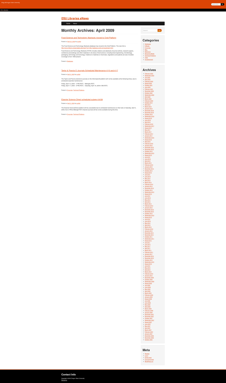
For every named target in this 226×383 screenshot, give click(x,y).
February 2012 (149, 229)
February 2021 (149, 89)
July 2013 (147, 196)
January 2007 (148, 334)
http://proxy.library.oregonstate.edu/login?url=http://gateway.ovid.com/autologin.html (87, 48)
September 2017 (149, 126)
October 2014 (148, 171)
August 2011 (148, 240)
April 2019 (147, 105)
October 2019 (148, 103)
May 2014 (147, 178)
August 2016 (148, 139)
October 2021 (148, 85)
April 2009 (147, 291)
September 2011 (149, 239)
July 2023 (147, 77)
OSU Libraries (4, 10)
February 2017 (149, 134)
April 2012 (147, 225)
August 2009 (148, 283)
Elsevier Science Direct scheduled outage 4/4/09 (82, 99)
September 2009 (149, 281)
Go (159, 30)
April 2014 (147, 180)
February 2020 (149, 101)
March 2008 (148, 308)
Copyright (64, 378)
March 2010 (148, 272)
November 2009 (149, 277)
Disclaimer (64, 380)
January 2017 (148, 136)
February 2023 (149, 81)
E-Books (147, 46)
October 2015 (148, 151)
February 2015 (149, 165)
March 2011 (148, 250)
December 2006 (149, 336)
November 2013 (149, 188)
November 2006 (149, 338)
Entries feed (148, 357)
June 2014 (148, 176)
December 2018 (149, 110)
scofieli (79, 41)
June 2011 (148, 244)
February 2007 (149, 332)
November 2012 (149, 211)
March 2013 (148, 204)
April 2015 (147, 161)
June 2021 (148, 87)
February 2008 (149, 310)
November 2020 (149, 91)
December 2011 (149, 233)
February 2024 (149, 73)
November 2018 (149, 112)
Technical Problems (78, 90)
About (75, 23)
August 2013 (148, 194)
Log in (146, 356)
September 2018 (149, 116)
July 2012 (147, 219)
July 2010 (147, 266)
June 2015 (148, 159)
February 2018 (149, 124)
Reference (148, 52)
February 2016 (149, 143)
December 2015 (149, 147)
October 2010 (148, 260)
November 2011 (149, 235)
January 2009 (148, 297)
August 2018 (148, 118)
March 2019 (148, 106)
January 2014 (148, 186)
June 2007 (148, 324)
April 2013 (147, 202)
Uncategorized (149, 59)
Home (68, 23)
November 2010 (149, 258)
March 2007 (148, 330)
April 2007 (147, 328)
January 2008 (148, 312)
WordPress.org (149, 361)
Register (147, 354)
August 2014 (148, 172)
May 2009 (147, 289)
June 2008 (148, 303)
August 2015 (148, 155)
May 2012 (147, 223)
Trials (146, 57)
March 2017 (148, 132)
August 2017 (148, 128)
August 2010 (148, 264)
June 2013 (148, 198)
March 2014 (148, 182)
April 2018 (147, 122)
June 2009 (148, 287)
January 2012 (148, 231)
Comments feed (149, 359)
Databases (70, 61)
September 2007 (149, 320)
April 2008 (147, 307)
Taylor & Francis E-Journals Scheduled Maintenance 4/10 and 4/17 (89, 70)
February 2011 (149, 252)
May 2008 (147, 305)
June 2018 (148, 120)
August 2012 (148, 217)
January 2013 (148, 207)
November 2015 (149, 149)
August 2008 (148, 299)
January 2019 (148, 108)
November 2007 (149, 316)
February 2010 (149, 273)
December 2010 (149, 256)
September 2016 (149, 138)
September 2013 (149, 192)
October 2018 (148, 114)
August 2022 (148, 83)
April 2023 (147, 79)
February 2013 (149, 206)
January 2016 (148, 145)
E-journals (70, 90)
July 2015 (147, 157)
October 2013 (148, 190)
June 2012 (148, 221)
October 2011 (148, 237)
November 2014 (149, 169)
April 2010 (147, 270)
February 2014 (149, 184)
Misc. (146, 50)
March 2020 (148, 99)
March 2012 (148, 227)
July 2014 (147, 174)
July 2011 (147, 242)
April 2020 (147, 97)
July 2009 (147, 285)
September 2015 (149, 153)
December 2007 (149, 314)
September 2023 (149, 75)
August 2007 (148, 322)
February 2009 (149, 295)
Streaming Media (149, 54)
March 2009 (148, 293)
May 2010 (147, 268)
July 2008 (147, 301)
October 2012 (148, 213)
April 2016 (147, 141)
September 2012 (149, 215)
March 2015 (148, 163)
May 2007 (147, 326)
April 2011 (147, 248)
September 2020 (149, 95)
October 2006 (148, 340)
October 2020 (148, 93)
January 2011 (148, 254)
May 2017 (147, 130)
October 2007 (148, 318)
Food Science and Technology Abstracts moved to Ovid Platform (88, 37)
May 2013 (147, 200)
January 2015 (148, 167)
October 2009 (148, 279)
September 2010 (149, 262)
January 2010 (148, 275)
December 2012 (149, 209)
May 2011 (147, 246)
